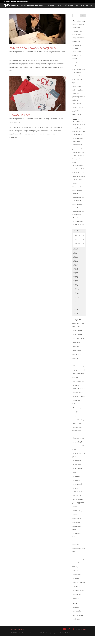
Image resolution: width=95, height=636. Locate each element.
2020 (76, 268)
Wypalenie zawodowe (79, 582)
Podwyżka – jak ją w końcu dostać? (78, 179)
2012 (76, 301)
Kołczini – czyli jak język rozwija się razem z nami (77, 111)
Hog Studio (83, 629)
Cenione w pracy (77, 354)
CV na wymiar (50, 5)
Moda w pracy (76, 408)
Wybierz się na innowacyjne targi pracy (32, 48)
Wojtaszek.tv (76, 578)
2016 (76, 285)
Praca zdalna (76, 476)
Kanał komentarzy (77, 615)
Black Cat (75, 176)
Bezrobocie (75, 346)
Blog (76, 5)
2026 (76, 230)
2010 (76, 309)
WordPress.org (76, 619)
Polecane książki (77, 442)
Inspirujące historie (78, 381)
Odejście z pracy (77, 416)
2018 (76, 277)
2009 (76, 313)
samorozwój (76, 522)
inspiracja (75, 377)
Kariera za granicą (77, 392)
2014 (76, 293)
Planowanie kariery (78, 438)
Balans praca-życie (78, 338)
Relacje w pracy (77, 511)
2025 (76, 248)
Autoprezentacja (77, 330)
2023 (76, 256)
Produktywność (77, 484)
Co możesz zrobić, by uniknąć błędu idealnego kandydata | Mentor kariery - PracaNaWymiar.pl (78, 131)
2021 (76, 264)
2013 (76, 297)
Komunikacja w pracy (78, 396)
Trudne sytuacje (77, 563)
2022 (76, 260)
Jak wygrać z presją (78, 224)
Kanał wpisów (76, 611)
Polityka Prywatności (17, 629)
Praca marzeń (76, 465)
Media (41, 5)
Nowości (75, 412)
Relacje (74, 507)
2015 (76, 289)
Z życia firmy (76, 586)
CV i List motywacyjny (79, 366)
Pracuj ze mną (61, 5)
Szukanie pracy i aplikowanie (51, 52)
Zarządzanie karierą (78, 590)
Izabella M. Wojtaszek (26, 52)
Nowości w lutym (19, 115)
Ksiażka (70, 5)
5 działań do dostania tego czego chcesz (78, 169)
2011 (76, 305)
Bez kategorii (76, 342)
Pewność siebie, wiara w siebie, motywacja (77, 430)
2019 (76, 272)
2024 (76, 252)
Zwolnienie (75, 598)
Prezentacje (76, 480)
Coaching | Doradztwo (50, 119)
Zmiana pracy (76, 594)
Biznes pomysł (76, 350)
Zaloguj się (75, 607)
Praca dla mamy (77, 461)
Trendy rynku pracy (78, 559)
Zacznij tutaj (84, 5)
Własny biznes (76, 574)
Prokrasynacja (76, 495)
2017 (76, 281)
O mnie (34, 5)
